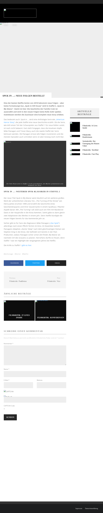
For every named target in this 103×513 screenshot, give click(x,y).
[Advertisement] (61, 12)
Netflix (25, 254)
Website (39, 380)
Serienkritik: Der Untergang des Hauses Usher (91, 143)
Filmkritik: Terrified (90, 150)
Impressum (78, 508)
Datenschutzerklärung (91, 508)
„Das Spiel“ (54, 223)
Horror (18, 254)
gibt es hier (26, 245)
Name (6, 369)
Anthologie (9, 254)
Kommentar (8, 344)
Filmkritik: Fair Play (91, 154)
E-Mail (6, 380)
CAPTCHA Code (9, 406)
